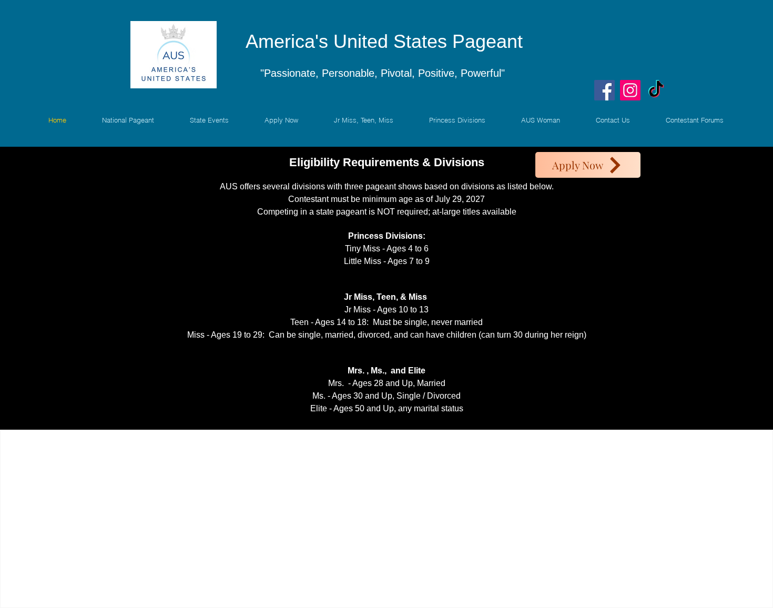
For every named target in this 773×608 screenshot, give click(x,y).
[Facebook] (604, 90)
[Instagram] (630, 90)
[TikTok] (656, 90)
